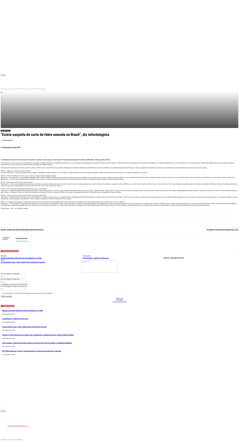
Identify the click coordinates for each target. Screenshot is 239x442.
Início (2, 89)
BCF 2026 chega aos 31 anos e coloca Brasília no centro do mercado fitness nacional (31, 351)
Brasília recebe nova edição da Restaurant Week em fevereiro (22, 230)
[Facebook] (198, 77)
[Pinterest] (17, 218)
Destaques (7, 130)
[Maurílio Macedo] (8, 242)
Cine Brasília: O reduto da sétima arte (96, 258)
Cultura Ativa (87, 256)
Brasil (5, 89)
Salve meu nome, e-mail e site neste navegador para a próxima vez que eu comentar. (27, 293)
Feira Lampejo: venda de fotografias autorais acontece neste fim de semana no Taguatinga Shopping (37, 343)
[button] (236, 72)
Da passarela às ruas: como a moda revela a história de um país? (23, 262)
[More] (45, 153)
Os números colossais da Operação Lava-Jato (222, 230)
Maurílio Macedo (8, 140)
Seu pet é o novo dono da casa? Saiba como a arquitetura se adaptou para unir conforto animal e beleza (38, 335)
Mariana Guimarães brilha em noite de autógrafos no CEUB (21, 258)
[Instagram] (200, 77)
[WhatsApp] (24, 218)
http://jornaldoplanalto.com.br (22, 241)
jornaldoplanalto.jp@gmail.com (17, 426)
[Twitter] (10, 218)
